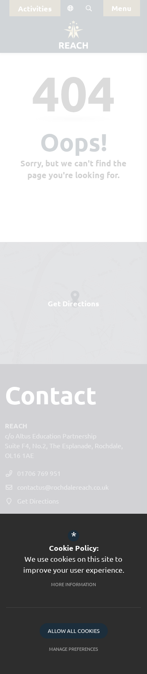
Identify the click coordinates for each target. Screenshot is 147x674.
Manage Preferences (73, 649)
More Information (73, 584)
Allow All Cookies (74, 630)
